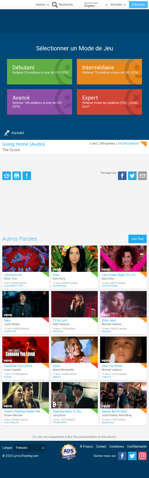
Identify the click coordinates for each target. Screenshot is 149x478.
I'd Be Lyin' (60, 320)
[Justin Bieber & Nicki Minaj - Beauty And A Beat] (123, 395)
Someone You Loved (18, 366)
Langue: (7, 448)
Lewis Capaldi (12, 369)
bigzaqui (106, 331)
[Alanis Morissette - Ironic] (74, 350)
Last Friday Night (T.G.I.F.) (118, 275)
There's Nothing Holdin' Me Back (26, 411)
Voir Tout (138, 239)
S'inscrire (138, 4)
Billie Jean (109, 320)
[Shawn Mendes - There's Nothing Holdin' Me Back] (25, 395)
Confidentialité (137, 446)
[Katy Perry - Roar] (74, 258)
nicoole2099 (59, 422)
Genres (40, 4)
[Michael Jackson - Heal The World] (123, 350)
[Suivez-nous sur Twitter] (132, 456)
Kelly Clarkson (61, 324)
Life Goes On (13, 275)
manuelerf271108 (13, 285)
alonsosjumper (110, 285)
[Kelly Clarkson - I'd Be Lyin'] (74, 304)
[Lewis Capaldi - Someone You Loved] (25, 350)
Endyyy (7, 377)
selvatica (58, 331)
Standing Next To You (67, 411)
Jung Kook (59, 415)
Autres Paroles (19, 239)
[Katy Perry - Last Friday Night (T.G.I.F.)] (123, 258)
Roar (56, 275)
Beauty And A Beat (114, 411)
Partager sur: (109, 172)
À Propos (86, 446)
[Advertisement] (74, 21)
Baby (7, 320)
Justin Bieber (12, 324)
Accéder (116, 4)
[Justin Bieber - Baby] (25, 304)
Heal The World (112, 366)
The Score (11, 149)
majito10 (106, 377)
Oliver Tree (10, 278)
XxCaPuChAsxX (128, 143)
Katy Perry (59, 278)
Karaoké (18, 133)
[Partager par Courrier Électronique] (142, 175)
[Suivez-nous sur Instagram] (142, 456)
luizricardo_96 (11, 422)
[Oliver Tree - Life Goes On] (25, 258)
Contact (101, 446)
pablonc (57, 377)
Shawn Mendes (13, 415)
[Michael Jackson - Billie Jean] (123, 304)
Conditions (116, 446)
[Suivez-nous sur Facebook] (122, 456)
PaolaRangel (59, 285)
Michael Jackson (112, 324)
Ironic (56, 366)
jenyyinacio (108, 422)
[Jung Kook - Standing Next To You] (74, 395)
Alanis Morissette (63, 369)
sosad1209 (10, 331)
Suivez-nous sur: (105, 456)
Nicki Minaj (125, 415)
